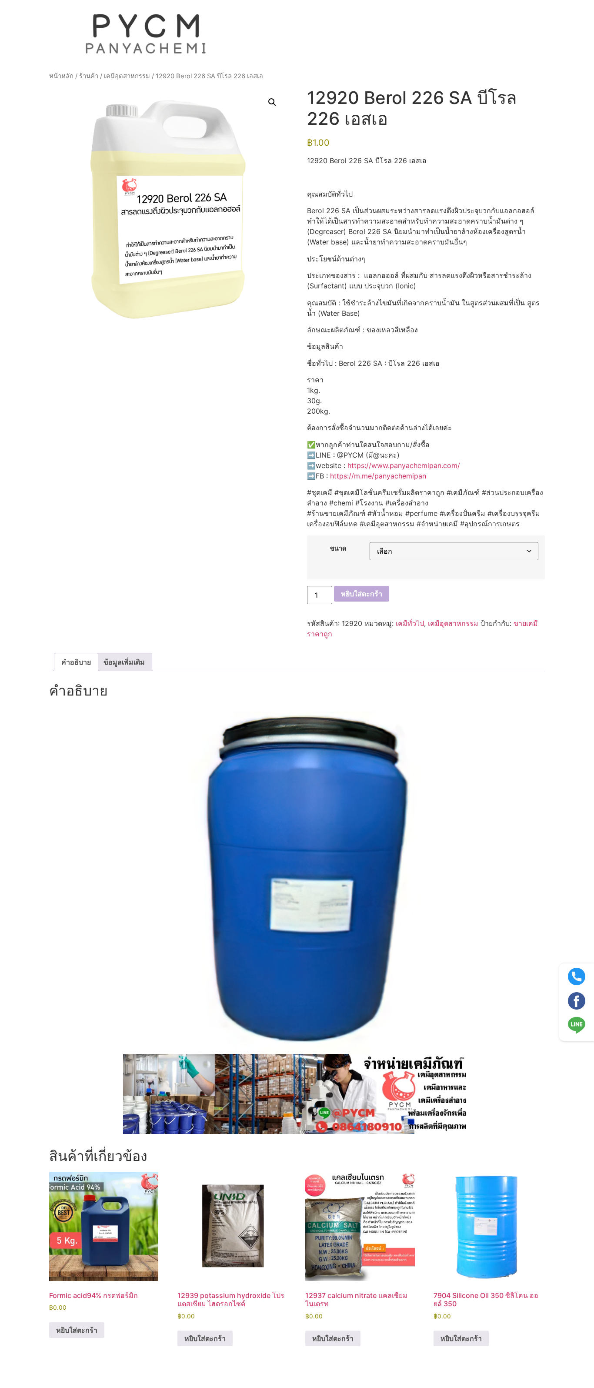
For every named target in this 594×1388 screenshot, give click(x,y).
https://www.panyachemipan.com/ (403, 465)
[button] (272, 102)
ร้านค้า (88, 76)
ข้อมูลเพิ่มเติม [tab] (124, 662)
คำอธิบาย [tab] (76, 662)
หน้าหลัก (61, 76)
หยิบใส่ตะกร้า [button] (76, 1330)
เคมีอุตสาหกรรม (127, 76)
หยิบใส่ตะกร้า (361, 593)
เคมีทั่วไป (410, 623)
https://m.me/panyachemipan (378, 476)
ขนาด (338, 548)
